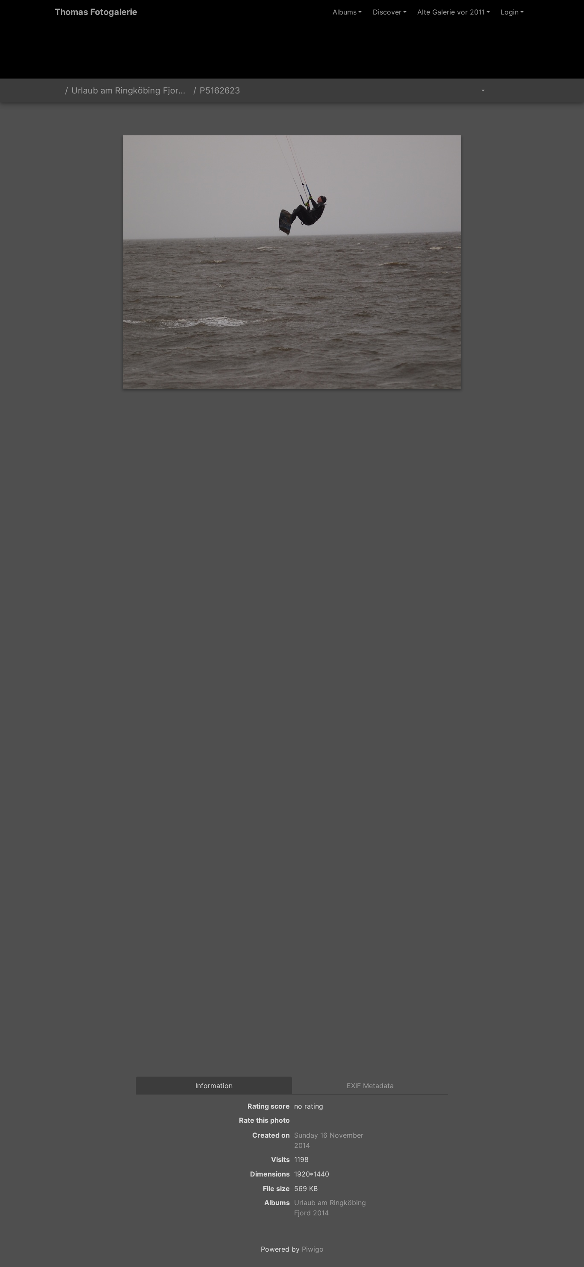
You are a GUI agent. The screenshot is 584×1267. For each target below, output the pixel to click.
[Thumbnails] (277, 117)
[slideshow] (500, 90)
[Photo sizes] (476, 90)
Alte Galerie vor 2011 (450, 12)
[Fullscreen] (306, 117)
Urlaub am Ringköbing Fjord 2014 (130, 90)
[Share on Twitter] (277, 422)
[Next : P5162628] (335, 117)
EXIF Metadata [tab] (370, 1085)
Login (510, 12)
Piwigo (313, 1249)
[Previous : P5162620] (248, 117)
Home (58, 90)
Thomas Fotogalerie (96, 12)
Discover (387, 12)
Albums (345, 12)
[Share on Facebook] (310, 422)
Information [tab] (214, 1085)
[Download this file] (519, 90)
